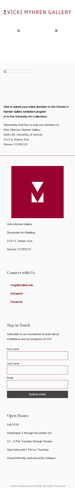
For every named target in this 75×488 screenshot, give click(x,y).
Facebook (16, 301)
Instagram (16, 293)
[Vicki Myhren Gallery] (37, 12)
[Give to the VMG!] (17, 85)
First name (13, 349)
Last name (13, 363)
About (38, 53)
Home (27, 53)
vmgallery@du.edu (21, 285)
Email (10, 377)
